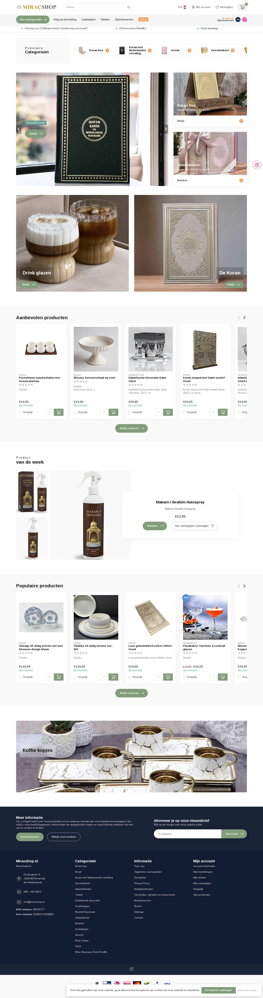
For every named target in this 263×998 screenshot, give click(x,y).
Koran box (81, 866)
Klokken (79, 923)
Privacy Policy (142, 883)
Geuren (79, 935)
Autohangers (82, 906)
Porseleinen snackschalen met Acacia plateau (39, 379)
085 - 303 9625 (32, 891)
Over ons (139, 866)
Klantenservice (124, 19)
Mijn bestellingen (203, 872)
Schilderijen (81, 929)
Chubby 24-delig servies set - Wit (93, 647)
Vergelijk (28, 412)
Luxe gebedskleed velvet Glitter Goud (150, 647)
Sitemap (138, 912)
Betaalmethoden (143, 889)
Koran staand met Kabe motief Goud (204, 379)
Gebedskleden (83, 889)
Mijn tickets (199, 877)
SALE (143, 19)
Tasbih (79, 894)
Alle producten (201, 894)
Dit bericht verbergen (218, 990)
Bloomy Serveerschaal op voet (94, 377)
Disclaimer (140, 877)
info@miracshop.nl (34, 902)
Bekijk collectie (129, 428)
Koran (78, 872)
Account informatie (204, 866)
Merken (105, 19)
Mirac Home (82, 940)
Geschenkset (82, 883)
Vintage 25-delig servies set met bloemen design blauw (41, 647)
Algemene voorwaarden (148, 872)
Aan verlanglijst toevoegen (192, 526)
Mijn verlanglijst (202, 883)
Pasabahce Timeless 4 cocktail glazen (204, 647)
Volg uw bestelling (64, 19)
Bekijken (152, 526)
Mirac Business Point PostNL (91, 952)
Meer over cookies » (247, 990)
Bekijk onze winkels (64, 836)
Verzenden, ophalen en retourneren (154, 894)
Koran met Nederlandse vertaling (94, 877)
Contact (138, 917)
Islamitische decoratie (87, 900)
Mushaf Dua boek (85, 912)
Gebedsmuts (82, 917)
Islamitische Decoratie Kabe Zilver (147, 379)
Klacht (137, 906)
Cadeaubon (89, 19)
